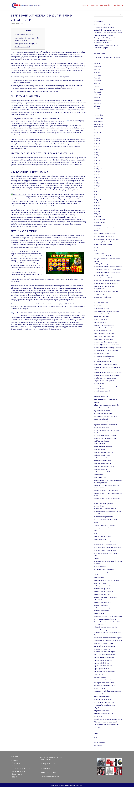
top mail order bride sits (101, 663)
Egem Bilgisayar (64, 785)
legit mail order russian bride (103, 413)
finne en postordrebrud (101, 308)
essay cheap (98, 300)
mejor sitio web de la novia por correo (106, 490)
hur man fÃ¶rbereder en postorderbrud (106, 345)
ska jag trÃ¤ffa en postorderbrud (104, 646)
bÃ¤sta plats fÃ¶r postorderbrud (104, 233)
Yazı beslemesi (98, 740)
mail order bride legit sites (102, 455)
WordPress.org (98, 745)
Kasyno (96, 402)
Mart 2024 (97, 103)
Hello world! (97, 57)
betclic (96, 247)
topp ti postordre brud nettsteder (104, 671)
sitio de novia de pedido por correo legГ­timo (108, 640)
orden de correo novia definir (103, 542)
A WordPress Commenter (112, 57)
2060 (95, 191)
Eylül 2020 (97, 106)
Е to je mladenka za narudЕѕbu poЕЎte (106, 725)
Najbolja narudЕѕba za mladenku (104, 525)
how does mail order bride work (104, 325)
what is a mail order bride (102, 694)
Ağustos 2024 (98, 89)
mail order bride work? (101, 469)
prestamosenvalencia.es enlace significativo (108, 616)
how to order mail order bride (103, 339)
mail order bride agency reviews (104, 452)
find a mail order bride (101, 303)
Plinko (96, 575)
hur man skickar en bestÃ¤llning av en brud (107, 347)
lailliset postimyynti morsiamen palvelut (106, 405)
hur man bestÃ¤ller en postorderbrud (105, 342)
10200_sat (97, 149)
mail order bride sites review (103, 461)
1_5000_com (98, 132)
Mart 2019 (97, 109)
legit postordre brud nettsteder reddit (106, 416)
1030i (95, 158)
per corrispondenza (100, 566)
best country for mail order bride (104, 236)
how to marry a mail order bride (104, 333)
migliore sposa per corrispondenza (105, 509)
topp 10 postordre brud (101, 669)
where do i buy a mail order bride (104, 702)
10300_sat (97, 155)
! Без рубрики (98, 118)
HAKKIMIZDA (15, 763)
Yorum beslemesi (99, 743)
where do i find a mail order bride (104, 705)
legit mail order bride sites (102, 411)
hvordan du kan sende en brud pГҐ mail (106, 375)
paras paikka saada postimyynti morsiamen (108, 547)
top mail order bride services (103, 660)
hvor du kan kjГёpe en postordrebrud (106, 364)
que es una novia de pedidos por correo (106, 619)
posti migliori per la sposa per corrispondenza (108, 580)
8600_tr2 (96, 203)
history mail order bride (101, 317)
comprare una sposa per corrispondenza (107, 272)
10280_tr (96, 152)
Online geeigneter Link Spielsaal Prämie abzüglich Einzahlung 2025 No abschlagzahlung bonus (106, 40)
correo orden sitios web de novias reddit (107, 281)
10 (95, 135)
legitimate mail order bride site (103, 422)
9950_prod (97, 217)
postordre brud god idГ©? (102, 589)
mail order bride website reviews (104, 466)
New (95, 531)
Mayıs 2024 (97, 98)
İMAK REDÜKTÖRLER (18, 771)
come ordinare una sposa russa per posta (107, 269)
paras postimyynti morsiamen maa (105, 550)
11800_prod (97, 186)
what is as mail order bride (102, 699)
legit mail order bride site (102, 408)
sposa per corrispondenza (102, 649)
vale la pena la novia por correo (104, 683)
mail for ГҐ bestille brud (101, 441)
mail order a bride (99, 449)
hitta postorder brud (100, 319)
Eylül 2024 (97, 86)
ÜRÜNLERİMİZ (15, 766)
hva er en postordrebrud (101, 353)
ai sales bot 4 (98, 225)
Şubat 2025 (97, 72)
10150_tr (96, 146)
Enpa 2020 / (55, 785)
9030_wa (97, 205)
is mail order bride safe (101, 397)
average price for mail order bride (104, 228)
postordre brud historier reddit (103, 591)
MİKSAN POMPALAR (17, 774)
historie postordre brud (101, 314)
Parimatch (97, 558)
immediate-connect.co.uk (102, 391)
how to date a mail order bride (103, 328)
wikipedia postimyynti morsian (103, 713)
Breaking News (99, 253)
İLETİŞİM (117, 5)
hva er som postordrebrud (102, 362)
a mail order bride (99, 219)
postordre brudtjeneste (101, 611)
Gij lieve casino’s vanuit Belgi (24, 35)
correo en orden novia (101, 275)
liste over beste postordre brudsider (105, 435)
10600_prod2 (98, 169)
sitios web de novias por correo (104, 643)
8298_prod (97, 200)
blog (95, 250)
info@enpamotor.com (53, 777)
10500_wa (97, 163)
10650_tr (96, 174)
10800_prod (97, 183)
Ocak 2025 (97, 75)
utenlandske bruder (100, 677)
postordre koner (99, 613)
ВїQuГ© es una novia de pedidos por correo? (108, 719)
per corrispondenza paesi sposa (104, 569)
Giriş (95, 737)
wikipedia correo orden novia (103, 708)
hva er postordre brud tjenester (104, 356)
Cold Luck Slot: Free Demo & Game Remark (108, 30)
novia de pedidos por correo (103, 536)
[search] (122, 5)
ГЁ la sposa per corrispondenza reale (106, 722)
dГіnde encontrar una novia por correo (106, 291)
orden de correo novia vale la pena (105, 545)
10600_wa (97, 172)
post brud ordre (99, 577)
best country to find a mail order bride (106, 242)
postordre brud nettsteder (102, 594)
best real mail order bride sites (103, 245)
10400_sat (97, 160)
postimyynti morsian (100, 583)
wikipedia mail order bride (102, 711)
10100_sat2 (97, 144)
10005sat (97, 138)
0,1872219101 (98, 121)
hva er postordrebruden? (102, 359)
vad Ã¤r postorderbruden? (102, 680)
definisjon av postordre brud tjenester (106, 283)
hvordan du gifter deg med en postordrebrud (108, 372)
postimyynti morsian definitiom (104, 586)
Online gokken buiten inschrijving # (25, 43)
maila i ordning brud (100, 477)
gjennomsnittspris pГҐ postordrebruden (106, 311)
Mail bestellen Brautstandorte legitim (105, 438)
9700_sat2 (97, 211)
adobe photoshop (99, 222)
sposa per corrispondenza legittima (105, 652)
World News (98, 716)
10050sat (97, 141)
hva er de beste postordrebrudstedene (106, 350)
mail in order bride (99, 444)
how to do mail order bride (102, 331)
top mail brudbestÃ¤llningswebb (104, 657)
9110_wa (97, 208)
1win (95, 188)
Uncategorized (98, 674)
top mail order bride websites (103, 666)
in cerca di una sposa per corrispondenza (107, 394)
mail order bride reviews (101, 458)
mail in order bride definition (103, 447)
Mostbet (96, 522)
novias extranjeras (100, 539)
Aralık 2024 (97, 78)
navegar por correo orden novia (104, 528)
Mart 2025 (97, 70)
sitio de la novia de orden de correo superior (108, 638)
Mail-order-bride (99, 475)
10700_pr (97, 177)
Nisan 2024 (97, 100)
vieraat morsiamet (100, 688)
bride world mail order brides (103, 256)
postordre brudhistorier (101, 605)
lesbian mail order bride (101, 427)
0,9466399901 (98, 127)
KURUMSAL (94, 5)
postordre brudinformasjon (102, 608)
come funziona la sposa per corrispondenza (108, 267)
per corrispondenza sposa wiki (103, 572)
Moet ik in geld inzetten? (22, 47)
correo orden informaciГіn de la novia (106, 278)
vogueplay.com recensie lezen (23, 105)
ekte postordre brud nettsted (103, 297)
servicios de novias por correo (103, 630)
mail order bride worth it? (102, 472)
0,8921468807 (98, 124)
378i (95, 194)
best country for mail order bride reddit (106, 239)
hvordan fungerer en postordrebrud (105, 378)
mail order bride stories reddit (103, 463)
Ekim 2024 (97, 83)
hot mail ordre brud (100, 322)
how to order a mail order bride (104, 336)
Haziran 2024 (98, 95)
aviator (96, 231)
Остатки (97, 727)
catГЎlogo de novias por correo (104, 264)
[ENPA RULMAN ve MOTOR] (26, 5)
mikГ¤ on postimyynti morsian (103, 517)
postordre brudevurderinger (102, 602)
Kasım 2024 (97, 81)
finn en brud (98, 305)
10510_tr (96, 166)
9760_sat (97, 214)
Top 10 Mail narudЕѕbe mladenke (104, 654)
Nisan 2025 (97, 67)
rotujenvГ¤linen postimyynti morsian (105, 627)
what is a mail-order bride (102, 697)
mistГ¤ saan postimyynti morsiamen (105, 519)
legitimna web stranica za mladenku (105, 425)
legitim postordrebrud (101, 419)
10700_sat (97, 180)
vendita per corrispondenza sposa (104, 685)
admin (13, 23)
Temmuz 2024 (98, 92)
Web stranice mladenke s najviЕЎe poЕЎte (107, 691)
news (95, 533)
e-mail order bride (99, 294)
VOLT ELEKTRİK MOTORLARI (20, 769)
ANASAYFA (85, 5)
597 (95, 197)
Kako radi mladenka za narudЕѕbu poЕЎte (107, 399)
